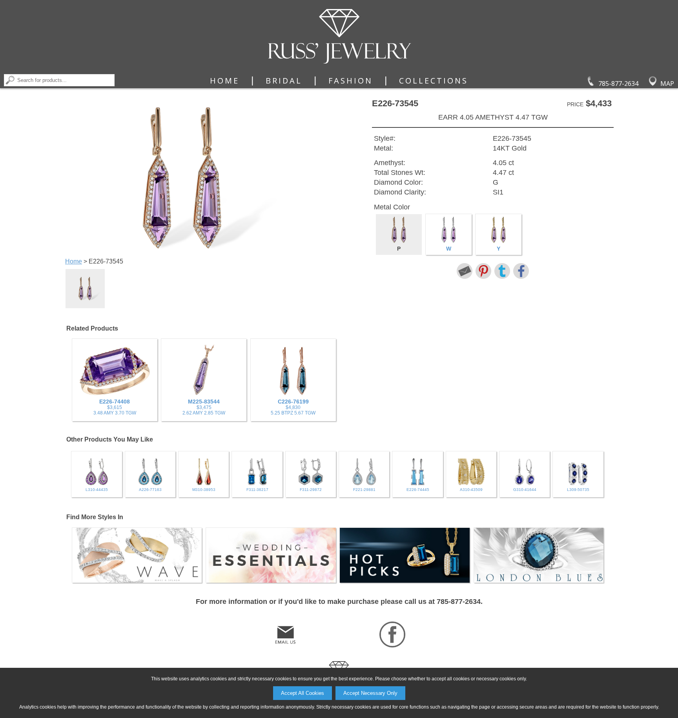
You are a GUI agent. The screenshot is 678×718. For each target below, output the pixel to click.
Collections (433, 81)
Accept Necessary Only (370, 693)
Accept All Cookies (302, 693)
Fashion (350, 81)
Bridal (284, 81)
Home (224, 81)
